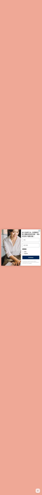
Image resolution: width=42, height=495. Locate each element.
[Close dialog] (39, 231)
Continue (30, 257)
